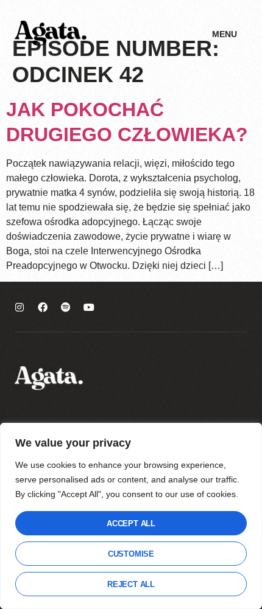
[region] (131, 516)
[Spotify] (66, 307)
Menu (224, 34)
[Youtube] (89, 307)
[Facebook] (43, 307)
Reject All (131, 584)
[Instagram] (19, 307)
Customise (131, 554)
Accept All (131, 523)
